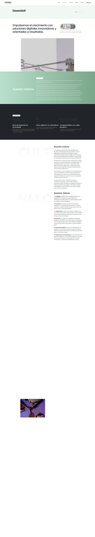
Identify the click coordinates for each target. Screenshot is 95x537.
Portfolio (82, 2)
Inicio (59, 2)
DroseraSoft (64, 2)
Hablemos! (88, 2)
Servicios (71, 2)
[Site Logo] (7, 2)
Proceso (76, 2)
